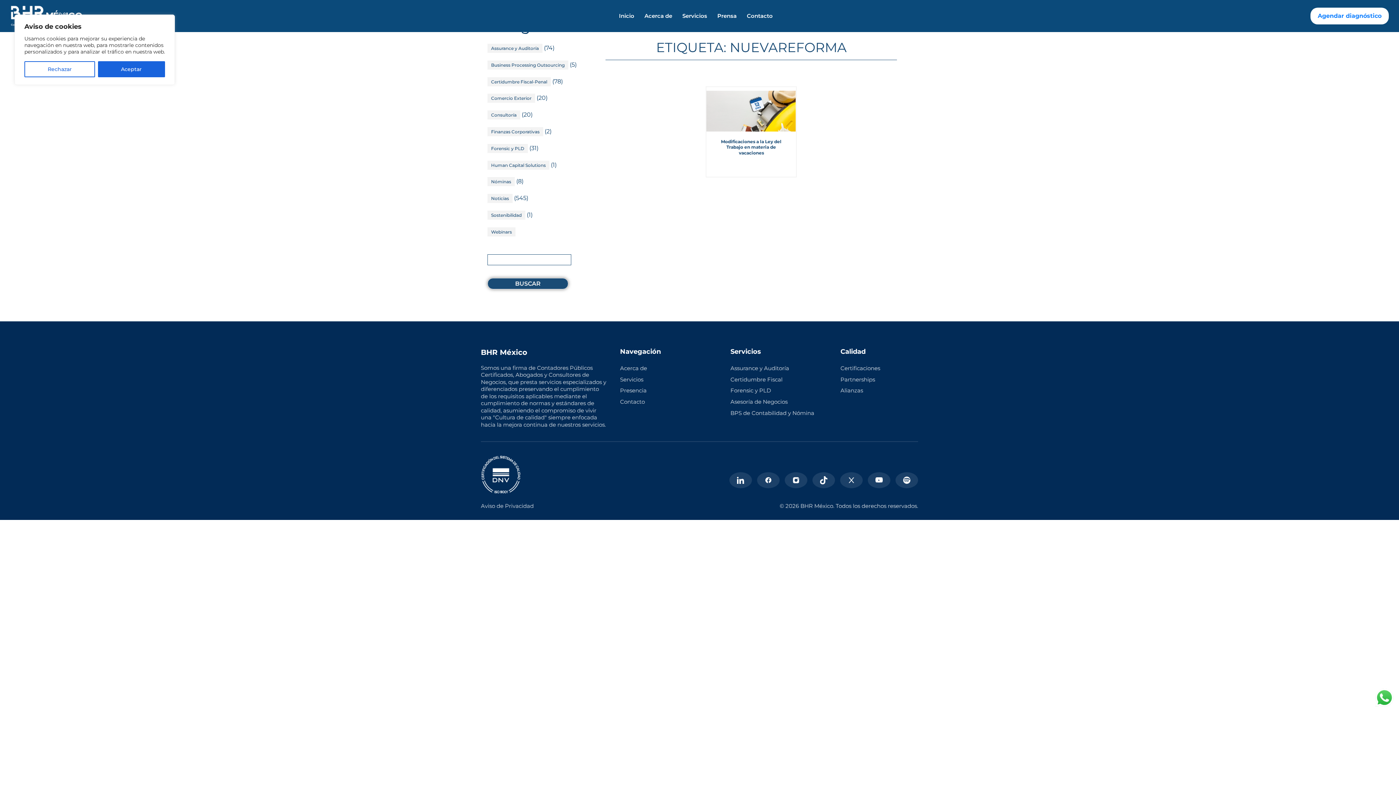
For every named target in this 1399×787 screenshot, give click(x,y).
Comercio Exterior (511, 98)
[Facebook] (768, 480)
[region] (95, 50)
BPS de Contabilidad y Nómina (772, 413)
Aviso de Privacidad (507, 505)
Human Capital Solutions (518, 165)
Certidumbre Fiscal (756, 379)
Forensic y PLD (507, 148)
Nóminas (501, 181)
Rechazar (60, 69)
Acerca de (658, 16)
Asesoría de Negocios (759, 401)
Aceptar (131, 69)
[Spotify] (907, 480)
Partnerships (857, 379)
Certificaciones (860, 368)
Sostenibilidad (506, 215)
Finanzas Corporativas (515, 131)
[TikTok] (823, 480)
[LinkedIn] (740, 480)
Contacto (760, 16)
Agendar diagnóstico (1350, 15)
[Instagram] (796, 480)
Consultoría (504, 115)
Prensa (727, 16)
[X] (851, 480)
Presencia (633, 390)
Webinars (501, 232)
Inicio (626, 16)
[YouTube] (879, 480)
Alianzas (851, 390)
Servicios (694, 16)
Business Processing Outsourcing (528, 65)
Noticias (500, 198)
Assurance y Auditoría (515, 48)
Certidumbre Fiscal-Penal (519, 82)
